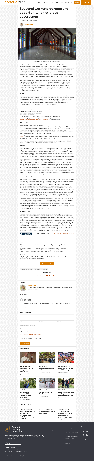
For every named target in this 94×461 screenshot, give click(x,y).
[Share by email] (53, 275)
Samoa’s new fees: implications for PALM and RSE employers (65, 368)
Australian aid (68, 427)
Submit (77, 2)
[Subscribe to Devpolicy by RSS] (86, 435)
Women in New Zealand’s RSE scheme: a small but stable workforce (27, 394)
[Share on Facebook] (40, 275)
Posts (52, 2)
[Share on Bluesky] (47, 275)
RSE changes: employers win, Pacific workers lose (46, 368)
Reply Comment (27, 307)
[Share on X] (43, 275)
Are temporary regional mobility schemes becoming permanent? (66, 394)
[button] (72, 2)
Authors (46, 2)
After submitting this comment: (28, 329)
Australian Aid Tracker (70, 438)
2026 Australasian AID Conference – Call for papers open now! (65, 413)
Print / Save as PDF (47, 263)
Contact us (54, 430)
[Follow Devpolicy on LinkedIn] (83, 431)
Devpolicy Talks (68, 442)
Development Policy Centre (71, 436)
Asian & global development (71, 432)
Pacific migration (68, 430)
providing (22, 136)
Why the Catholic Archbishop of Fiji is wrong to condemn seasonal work (26, 368)
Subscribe (86, 2)
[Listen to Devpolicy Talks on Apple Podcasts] (85, 438)
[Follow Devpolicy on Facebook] (83, 435)
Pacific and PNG (68, 428)
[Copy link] (56, 275)
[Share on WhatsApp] (50, 275)
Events (67, 2)
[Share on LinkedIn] (37, 275)
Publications (59, 2)
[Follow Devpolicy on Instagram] (86, 431)
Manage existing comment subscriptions (30, 334)
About (39, 2)
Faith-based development (26, 269)
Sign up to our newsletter (12, 443)
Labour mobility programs (41, 269)
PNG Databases (68, 443)
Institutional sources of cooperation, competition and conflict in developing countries (27, 415)
